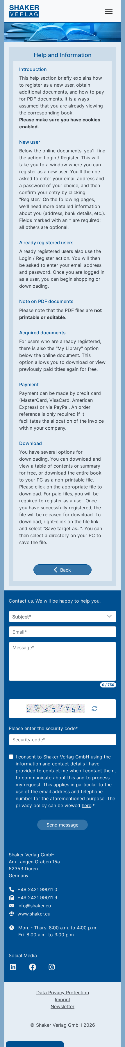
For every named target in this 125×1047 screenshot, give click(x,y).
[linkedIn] (13, 967)
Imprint (62, 999)
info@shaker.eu (34, 906)
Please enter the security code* (43, 728)
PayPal (61, 407)
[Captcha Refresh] (94, 708)
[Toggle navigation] (109, 11)
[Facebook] (32, 967)
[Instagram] (51, 967)
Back (65, 570)
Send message (62, 825)
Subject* (21, 617)
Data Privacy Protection (62, 992)
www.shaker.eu (33, 914)
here (86, 805)
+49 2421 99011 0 (37, 889)
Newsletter (62, 1006)
